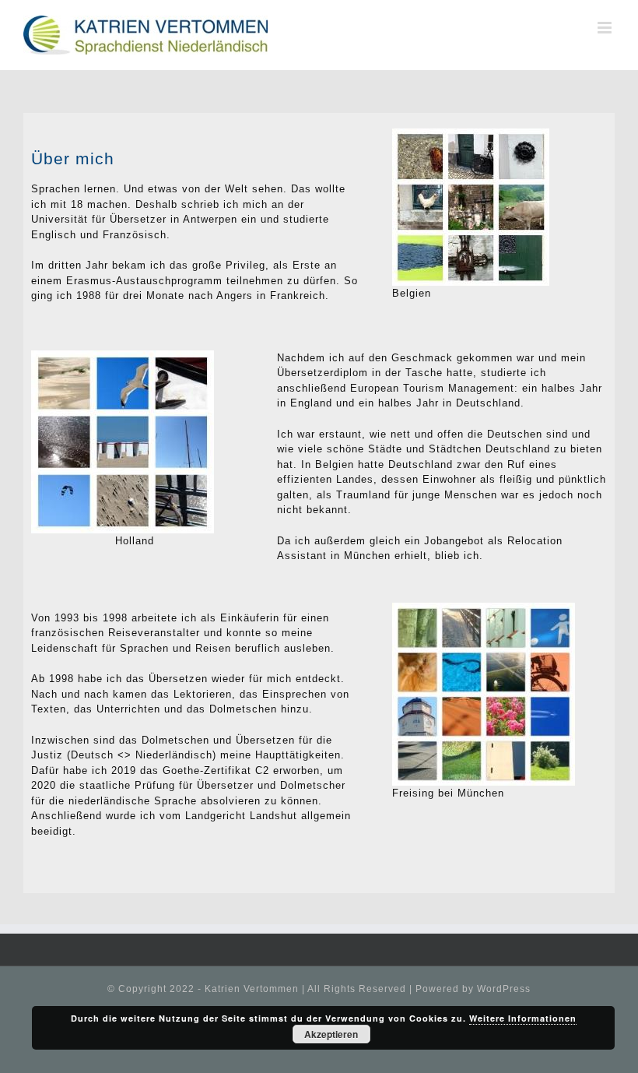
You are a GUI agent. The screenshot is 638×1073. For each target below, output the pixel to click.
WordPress (504, 988)
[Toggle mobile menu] (606, 27)
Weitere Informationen (523, 1018)
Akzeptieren (331, 1034)
